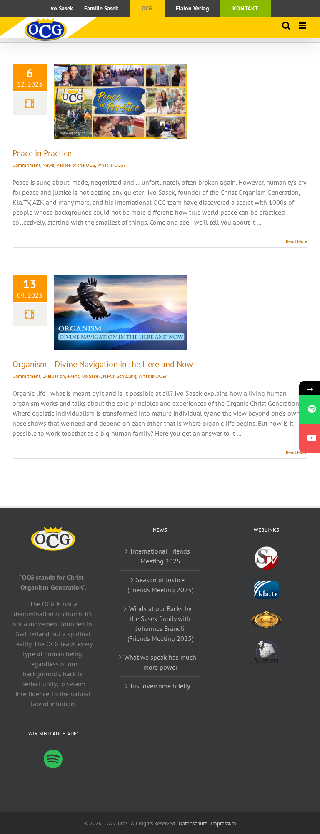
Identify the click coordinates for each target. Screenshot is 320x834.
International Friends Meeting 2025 (160, 556)
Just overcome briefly (160, 686)
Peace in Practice (42, 153)
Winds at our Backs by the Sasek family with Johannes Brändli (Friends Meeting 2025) (160, 623)
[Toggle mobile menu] (303, 25)
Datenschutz (193, 823)
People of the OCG (75, 165)
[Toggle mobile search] (286, 25)
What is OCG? (111, 165)
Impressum (223, 823)
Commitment (26, 165)
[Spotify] (53, 759)
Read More (297, 241)
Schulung (126, 376)
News (48, 165)
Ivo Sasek (91, 376)
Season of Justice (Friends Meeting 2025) (160, 585)
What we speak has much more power (160, 662)
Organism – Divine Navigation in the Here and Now (102, 364)
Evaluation (53, 376)
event (73, 376)
